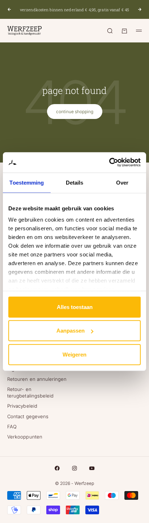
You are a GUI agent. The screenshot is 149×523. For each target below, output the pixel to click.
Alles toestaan (75, 307)
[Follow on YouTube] (92, 468)
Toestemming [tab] (26, 182)
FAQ (12, 426)
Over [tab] (122, 182)
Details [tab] (75, 182)
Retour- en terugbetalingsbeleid (30, 392)
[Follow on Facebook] (57, 468)
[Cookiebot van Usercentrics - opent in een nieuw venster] (109, 162)
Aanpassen (70, 331)
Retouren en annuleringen (37, 379)
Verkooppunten (24, 437)
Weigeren (74, 354)
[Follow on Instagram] (74, 468)
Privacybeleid (22, 406)
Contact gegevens (27, 416)
